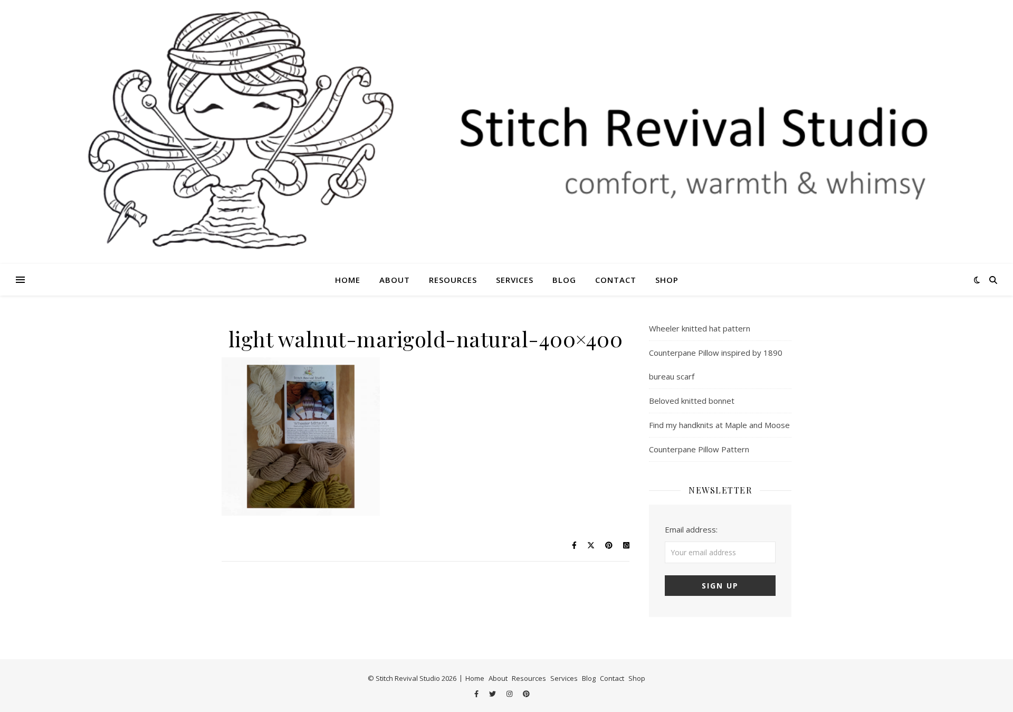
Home (347, 279)
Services (514, 279)
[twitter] (493, 693)
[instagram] (510, 693)
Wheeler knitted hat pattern (699, 328)
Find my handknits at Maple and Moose (719, 425)
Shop (666, 279)
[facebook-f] (477, 693)
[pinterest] (526, 693)
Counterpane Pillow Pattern (699, 449)
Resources (453, 279)
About (394, 279)
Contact (615, 279)
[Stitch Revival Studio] (506, 132)
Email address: (691, 529)
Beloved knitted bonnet (691, 400)
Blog (564, 279)
